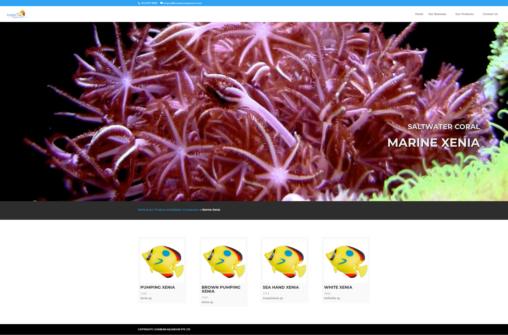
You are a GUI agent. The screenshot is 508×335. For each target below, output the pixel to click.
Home (419, 14)
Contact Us (490, 14)
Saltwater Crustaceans (184, 209)
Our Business (437, 14)
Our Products (464, 14)
